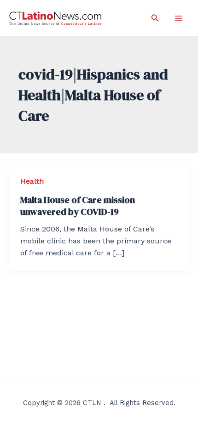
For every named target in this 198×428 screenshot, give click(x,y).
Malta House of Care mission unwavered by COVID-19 (77, 205)
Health (32, 181)
